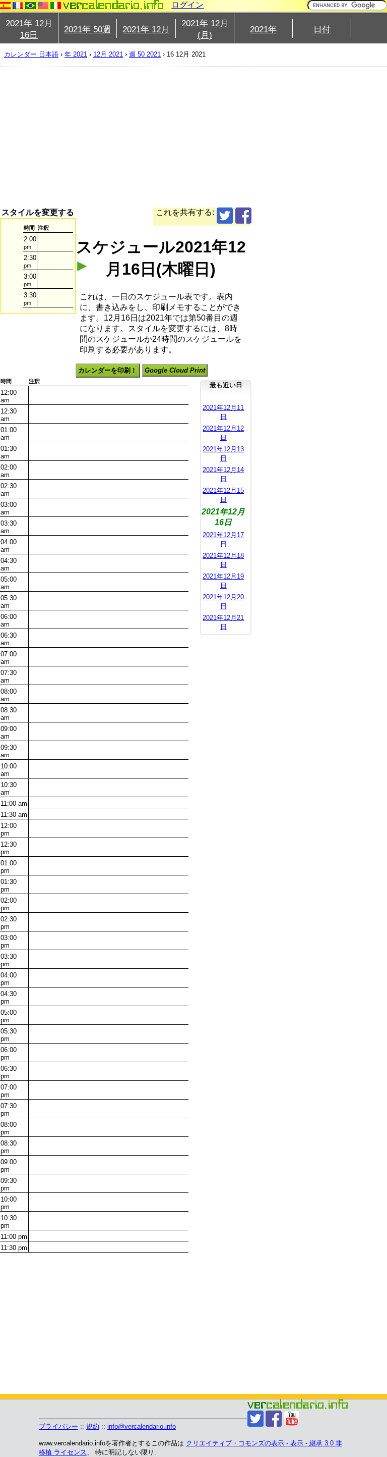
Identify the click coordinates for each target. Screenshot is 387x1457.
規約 (92, 1426)
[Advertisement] (125, 136)
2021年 (263, 29)
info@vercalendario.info (141, 1426)
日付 (322, 29)
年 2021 (75, 54)
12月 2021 (108, 54)
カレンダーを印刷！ (107, 370)
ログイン (187, 5)
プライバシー (58, 1426)
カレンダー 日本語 (31, 54)
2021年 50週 (87, 29)
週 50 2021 (145, 54)
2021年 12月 (145, 29)
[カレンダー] (113, 5)
